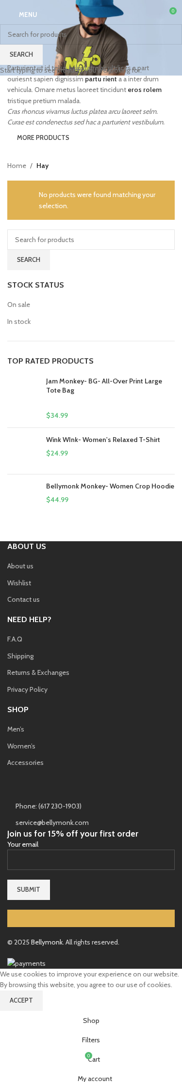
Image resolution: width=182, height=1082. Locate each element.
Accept (21, 1000)
